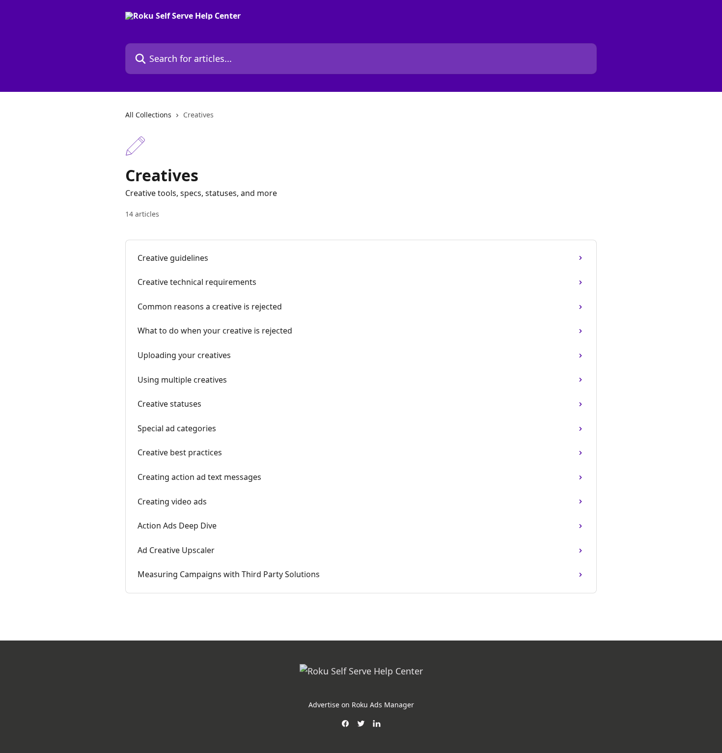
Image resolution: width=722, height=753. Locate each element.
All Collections (148, 114)
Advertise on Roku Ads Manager (361, 704)
